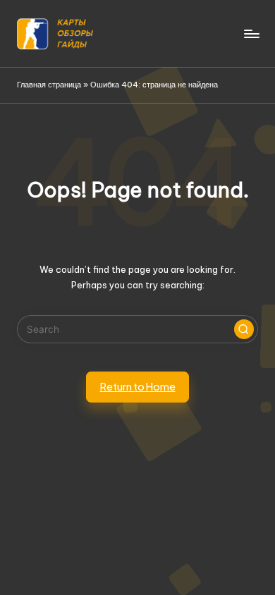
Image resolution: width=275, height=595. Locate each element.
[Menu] (251, 33)
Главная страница (49, 85)
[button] (244, 329)
